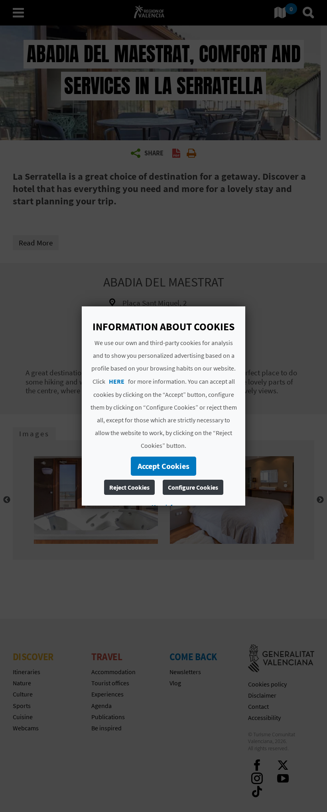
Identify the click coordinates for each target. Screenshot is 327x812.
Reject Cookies (129, 487)
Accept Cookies (163, 466)
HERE (116, 381)
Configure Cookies (193, 487)
